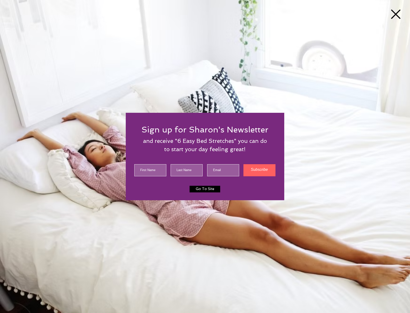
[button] (396, 14)
